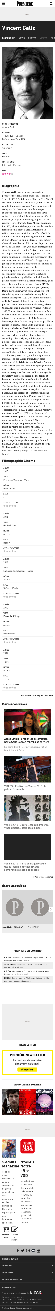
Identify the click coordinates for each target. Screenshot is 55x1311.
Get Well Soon (10, 525)
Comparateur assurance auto (13, 1297)
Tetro (6, 661)
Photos (32, 38)
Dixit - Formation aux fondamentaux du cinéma (20, 1302)
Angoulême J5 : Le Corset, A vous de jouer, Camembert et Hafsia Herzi (27, 972)
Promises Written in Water (16, 480)
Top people (7, 1272)
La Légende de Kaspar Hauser (18, 570)
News (21, 38)
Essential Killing (11, 616)
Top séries (7, 1266)
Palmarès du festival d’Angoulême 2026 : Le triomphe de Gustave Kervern (27, 959)
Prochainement (10, 1259)
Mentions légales (8, 1308)
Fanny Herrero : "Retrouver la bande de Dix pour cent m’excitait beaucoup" (26, 979)
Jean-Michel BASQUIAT (12, 927)
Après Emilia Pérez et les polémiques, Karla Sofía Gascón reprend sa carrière (26, 740)
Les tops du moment (12, 1279)
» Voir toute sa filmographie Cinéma (37, 695)
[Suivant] (51, 909)
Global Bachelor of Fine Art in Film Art (16, 1300)
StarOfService (37, 1300)
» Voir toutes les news (43, 877)
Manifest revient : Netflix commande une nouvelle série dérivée (25, 966)
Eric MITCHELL (34, 927)
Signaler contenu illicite (25, 1308)
